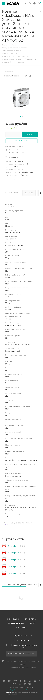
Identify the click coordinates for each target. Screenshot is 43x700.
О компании (13, 619)
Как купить (30, 619)
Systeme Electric (11, 76)
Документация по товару (21, 523)
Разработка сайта (17, 690)
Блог (32, 623)
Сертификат (13, 546)
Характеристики (11, 193)
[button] (20, 117)
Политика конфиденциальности (23, 667)
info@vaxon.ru (23, 640)
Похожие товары (34, 585)
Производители (16, 623)
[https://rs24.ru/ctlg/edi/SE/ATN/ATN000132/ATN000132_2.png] (21, 98)
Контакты (21, 627)
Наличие (29, 193)
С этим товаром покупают (14, 585)
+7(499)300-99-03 (22, 636)
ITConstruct (29, 690)
